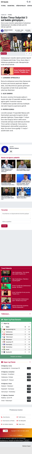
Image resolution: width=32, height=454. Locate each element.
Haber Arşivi (22, 424)
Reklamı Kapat (26, 446)
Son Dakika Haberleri (8, 424)
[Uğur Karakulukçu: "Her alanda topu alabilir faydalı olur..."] (8, 191)
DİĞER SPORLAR (21, 5)
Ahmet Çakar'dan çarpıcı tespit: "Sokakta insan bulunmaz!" (7, 170)
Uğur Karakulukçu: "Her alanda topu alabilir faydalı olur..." (7, 198)
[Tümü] (30, 314)
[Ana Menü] (29, 2)
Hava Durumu (6, 417)
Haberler (3, 14)
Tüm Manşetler (22, 420)
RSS (6, 431)
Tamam (26, 440)
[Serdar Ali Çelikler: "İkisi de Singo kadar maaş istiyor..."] (24, 178)
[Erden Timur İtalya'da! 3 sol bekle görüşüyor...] (16, 42)
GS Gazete (4, 2)
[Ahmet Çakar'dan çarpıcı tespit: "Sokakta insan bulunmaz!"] (8, 164)
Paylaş (4, 53)
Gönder (4, 226)
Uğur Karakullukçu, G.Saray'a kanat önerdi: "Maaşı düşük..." (23, 169)
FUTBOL (3, 5)
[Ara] (27, 2)
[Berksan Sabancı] (4, 149)
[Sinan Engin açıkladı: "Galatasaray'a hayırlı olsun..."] (8, 178)
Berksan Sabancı (14, 148)
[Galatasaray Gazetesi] (16, 410)
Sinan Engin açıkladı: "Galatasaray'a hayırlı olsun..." (8, 184)
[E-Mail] (11, 151)
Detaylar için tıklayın (16, 356)
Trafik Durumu (21, 417)
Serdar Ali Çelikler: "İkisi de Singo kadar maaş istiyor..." (23, 184)
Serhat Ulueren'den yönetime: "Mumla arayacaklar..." (24, 197)
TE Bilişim (19, 435)
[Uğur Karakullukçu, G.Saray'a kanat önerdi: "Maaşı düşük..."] (24, 164)
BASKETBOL (11, 5)
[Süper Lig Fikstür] (30, 362)
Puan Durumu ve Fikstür (8, 420)
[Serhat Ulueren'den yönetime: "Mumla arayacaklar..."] (24, 191)
